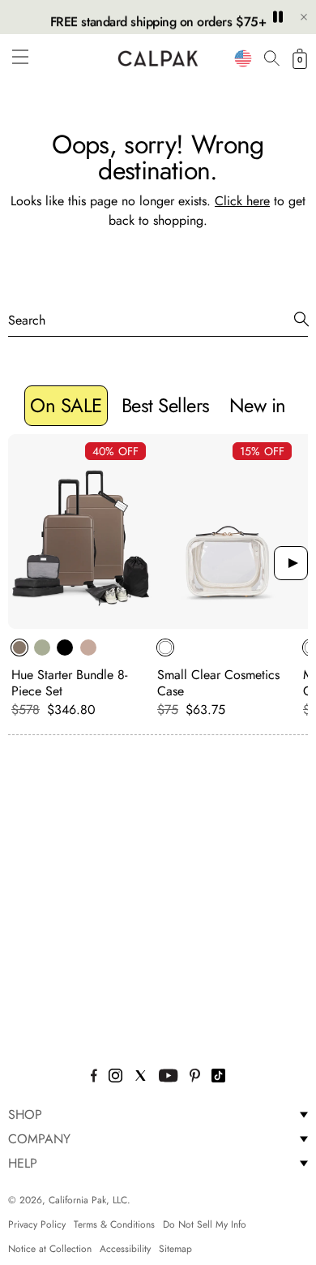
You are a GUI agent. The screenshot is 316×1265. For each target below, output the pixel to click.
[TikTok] (218, 1078)
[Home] (158, 58)
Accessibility (125, 1248)
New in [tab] (257, 405)
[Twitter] (140, 1078)
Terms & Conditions (114, 1224)
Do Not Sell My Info (204, 1224)
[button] (20, 56)
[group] (81, 576)
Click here (242, 200)
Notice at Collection (50, 1248)
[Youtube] (168, 1078)
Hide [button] (303, 17)
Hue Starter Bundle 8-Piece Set (69, 682)
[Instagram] (115, 1078)
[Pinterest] (195, 1078)
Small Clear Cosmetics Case (218, 682)
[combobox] (243, 58)
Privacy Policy (37, 1224)
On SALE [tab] (66, 405)
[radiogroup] (77, 647)
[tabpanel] (158, 580)
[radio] (19, 647)
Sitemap (175, 1248)
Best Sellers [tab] (166, 405)
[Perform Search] (301, 319)
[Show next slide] (291, 563)
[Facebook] (94, 1078)
